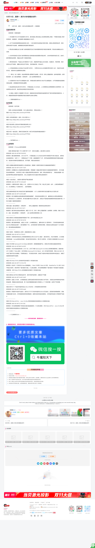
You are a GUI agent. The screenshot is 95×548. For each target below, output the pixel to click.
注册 (53, 456)
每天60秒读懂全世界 (14, 12)
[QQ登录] (38, 463)
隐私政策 (37, 502)
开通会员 (89, 2)
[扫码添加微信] (92, 274)
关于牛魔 (48, 502)
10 (18, 412)
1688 (15, 412)
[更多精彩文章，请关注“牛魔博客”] (35, 334)
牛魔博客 (12, 19)
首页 (6, 12)
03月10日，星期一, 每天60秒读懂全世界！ (21, 17)
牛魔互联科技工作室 (51, 504)
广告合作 (42, 502)
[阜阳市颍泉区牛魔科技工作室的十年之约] (54, 512)
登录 (44, 456)
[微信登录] (41, 463)
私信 (63, 20)
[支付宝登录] (54, 463)
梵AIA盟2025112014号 (45, 510)
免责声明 (32, 502)
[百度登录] (50, 463)
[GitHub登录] (57, 463)
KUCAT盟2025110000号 (35, 510)
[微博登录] (44, 463)
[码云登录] (47, 463)
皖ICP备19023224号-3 (35, 507)
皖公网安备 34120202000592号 (48, 507)
